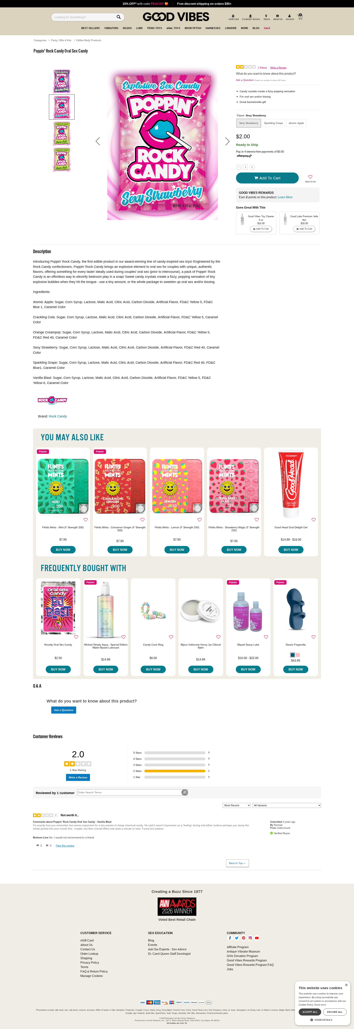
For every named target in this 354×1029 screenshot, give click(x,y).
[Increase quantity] (252, 166)
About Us (86, 945)
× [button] (346, 985)
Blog (151, 940)
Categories (40, 40)
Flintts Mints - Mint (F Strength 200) (63, 527)
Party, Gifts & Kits (61, 40)
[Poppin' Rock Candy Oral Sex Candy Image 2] (162, 141)
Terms (84, 967)
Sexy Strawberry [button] (248, 123)
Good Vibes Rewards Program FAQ (250, 965)
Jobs (230, 969)
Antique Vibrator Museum (243, 951)
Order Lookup (89, 953)
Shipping (86, 958)
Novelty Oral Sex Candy (58, 644)
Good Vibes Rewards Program (247, 960)
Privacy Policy (89, 962)
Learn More (285, 197)
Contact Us (87, 949)
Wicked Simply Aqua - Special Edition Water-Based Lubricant (106, 646)
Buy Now (63, 550)
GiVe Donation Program (242, 956)
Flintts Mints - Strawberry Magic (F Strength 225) (234, 529)
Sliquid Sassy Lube (248, 644)
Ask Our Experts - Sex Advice (167, 949)
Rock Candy (58, 416)
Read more (320, 1004)
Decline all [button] (334, 1012)
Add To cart (269, 177)
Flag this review (65, 845)
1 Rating (262, 67)
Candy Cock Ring (153, 644)
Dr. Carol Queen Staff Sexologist (169, 953)
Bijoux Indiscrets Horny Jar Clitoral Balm (201, 646)
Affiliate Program (238, 947)
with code (145, 4)
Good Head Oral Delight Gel (291, 527)
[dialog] (322, 1003)
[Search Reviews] (184, 792)
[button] (98, 141)
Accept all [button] (310, 1012)
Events (152, 945)
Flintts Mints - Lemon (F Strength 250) (177, 527)
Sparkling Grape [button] (273, 123)
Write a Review (278, 67)
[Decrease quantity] (238, 166)
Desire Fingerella (296, 644)
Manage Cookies (91, 976)
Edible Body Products (88, 40)
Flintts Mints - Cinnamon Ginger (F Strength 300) (119, 529)
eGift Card (87, 940)
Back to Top (236, 863)
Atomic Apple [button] (296, 123)
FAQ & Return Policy (94, 971)
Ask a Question (245, 80)
